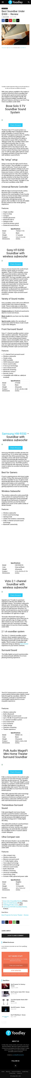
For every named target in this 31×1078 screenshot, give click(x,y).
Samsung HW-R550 (14, 433)
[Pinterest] (10, 20)
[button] (2, 2)
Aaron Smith (6, 16)
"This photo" (4, 47)
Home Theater (9, 6)
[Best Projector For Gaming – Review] (6, 986)
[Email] (17, 20)
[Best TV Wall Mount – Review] (6, 1017)
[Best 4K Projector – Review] (6, 1009)
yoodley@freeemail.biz (18, 1055)
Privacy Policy (12, 1073)
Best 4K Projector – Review (18, 1007)
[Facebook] (3, 20)
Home (3, 6)
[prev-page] (3, 1022)
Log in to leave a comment (16, 935)
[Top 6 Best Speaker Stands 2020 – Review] (6, 1001)
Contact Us (19, 1073)
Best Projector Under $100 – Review (20, 992)
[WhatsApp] (14, 20)
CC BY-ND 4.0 (23, 47)
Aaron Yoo (10, 47)
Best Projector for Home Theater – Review (15, 915)
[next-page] (5, 1022)
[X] (6, 20)
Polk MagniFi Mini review (11, 905)
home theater (24, 644)
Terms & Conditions (16, 1071)
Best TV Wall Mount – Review (18, 1015)
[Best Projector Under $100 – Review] (6, 994)
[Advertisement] (15, 66)
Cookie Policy (25, 1071)
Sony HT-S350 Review (10, 903)
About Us (8, 1071)
